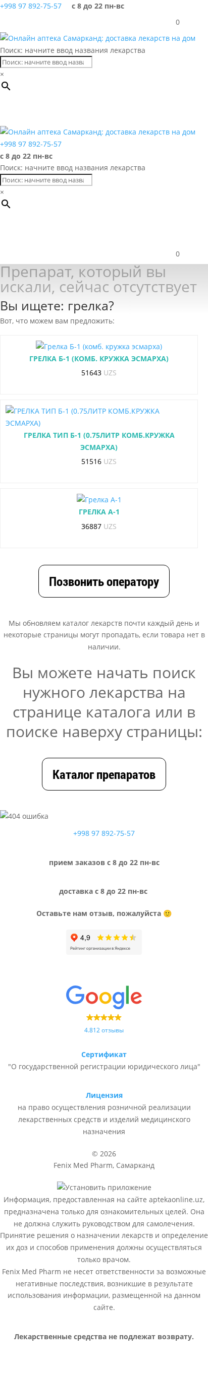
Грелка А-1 (99, 511)
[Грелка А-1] (99, 500)
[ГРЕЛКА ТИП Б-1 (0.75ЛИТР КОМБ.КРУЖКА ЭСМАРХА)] (99, 417)
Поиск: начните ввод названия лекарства (72, 50)
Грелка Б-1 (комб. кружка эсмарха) (99, 358)
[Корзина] (169, 22)
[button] (52, 111)
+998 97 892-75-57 (31, 6)
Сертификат (104, 1054)
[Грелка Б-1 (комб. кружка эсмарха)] (99, 347)
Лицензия (104, 1095)
